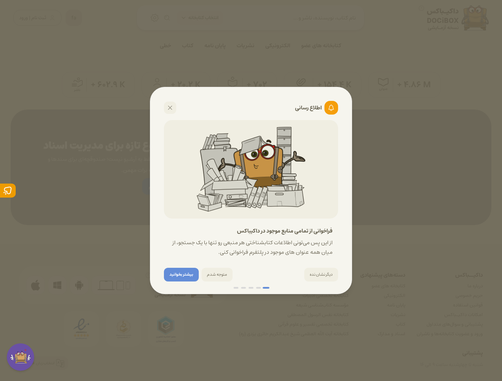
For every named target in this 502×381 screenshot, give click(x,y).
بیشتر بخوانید (181, 274)
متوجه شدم (217, 274)
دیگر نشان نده (321, 274)
